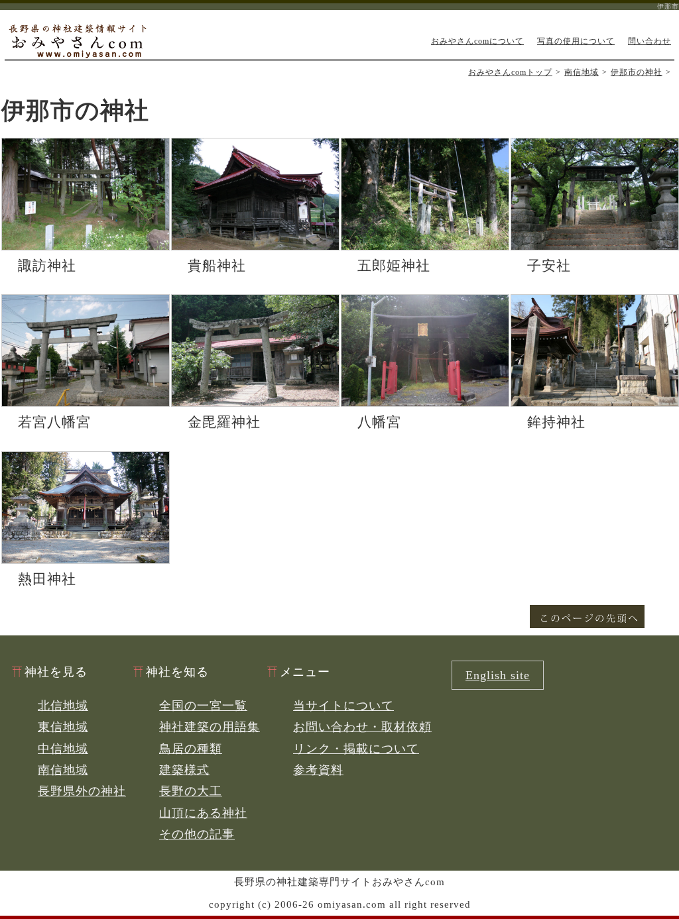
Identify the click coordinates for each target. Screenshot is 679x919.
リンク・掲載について (356, 748)
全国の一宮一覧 (203, 705)
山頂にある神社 (203, 813)
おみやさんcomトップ (510, 72)
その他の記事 (197, 834)
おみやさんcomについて (477, 41)
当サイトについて (343, 705)
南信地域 (581, 72)
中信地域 (63, 748)
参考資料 (318, 770)
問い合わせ (649, 41)
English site (497, 675)
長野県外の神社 (82, 791)
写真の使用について (576, 41)
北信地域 (63, 705)
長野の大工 (190, 791)
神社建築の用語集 (209, 726)
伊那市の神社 (636, 72)
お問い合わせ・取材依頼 (362, 726)
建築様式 (184, 770)
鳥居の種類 (190, 748)
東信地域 (63, 726)
